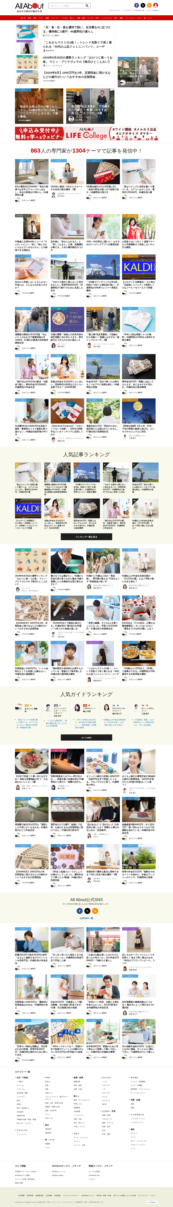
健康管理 (77, 1082)
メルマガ (127, 10)
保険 (46, 1089)
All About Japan (57, 1175)
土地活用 (20, 1112)
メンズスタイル (106, 18)
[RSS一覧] (149, 5)
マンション (21, 1085)
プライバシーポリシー (71, 1195)
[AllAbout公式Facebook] (136, 5)
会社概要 (21, 1195)
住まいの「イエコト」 (25, 1123)
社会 (103, 1130)
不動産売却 (21, 1116)
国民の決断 (19, 1183)
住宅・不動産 (22, 1077)
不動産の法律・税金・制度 (26, 1119)
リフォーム (21, 1089)
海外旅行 (48, 1129)
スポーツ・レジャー (138, 1145)
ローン (47, 1114)
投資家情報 (39, 1195)
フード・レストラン (81, 1137)
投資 (46, 1085)
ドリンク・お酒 (79, 1145)
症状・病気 (78, 1085)
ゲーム (133, 1137)
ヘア (103, 1089)
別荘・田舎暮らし (23, 1108)
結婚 (132, 1108)
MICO (104, 1104)
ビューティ (55, 18)
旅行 (116, 18)
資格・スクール (108, 1123)
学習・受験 (106, 1134)
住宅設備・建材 (22, 1093)
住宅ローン (49, 1093)
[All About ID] (155, 6)
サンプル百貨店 (94, 1172)
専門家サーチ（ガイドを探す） (26, 1172)
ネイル (104, 1097)
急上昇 (23, 18)
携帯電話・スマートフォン (140, 1089)
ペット (133, 1148)
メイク (104, 1082)
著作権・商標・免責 (104, 1195)
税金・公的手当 (50, 1110)
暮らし (72, 18)
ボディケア (106, 1093)
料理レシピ (78, 1104)
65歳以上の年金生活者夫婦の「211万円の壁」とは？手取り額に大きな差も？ (114, 722)
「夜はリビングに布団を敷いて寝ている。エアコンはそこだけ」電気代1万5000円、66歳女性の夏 (27, 724)
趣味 (121, 18)
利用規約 (57, 1195)
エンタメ (134, 1133)
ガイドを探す (153, 10)
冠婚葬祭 (77, 1108)
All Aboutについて (87, 1195)
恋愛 (132, 1104)
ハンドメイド (78, 1115)
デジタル (64, 18)
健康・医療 (78, 1077)
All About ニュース (58, 1172)
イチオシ (92, 1179)
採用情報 (30, 1195)
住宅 (34, 18)
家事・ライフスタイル (82, 1100)
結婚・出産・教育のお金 (54, 1103)
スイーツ (77, 1141)
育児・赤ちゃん (79, 1123)
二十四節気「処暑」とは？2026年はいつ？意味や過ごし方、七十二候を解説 (144, 722)
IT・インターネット (138, 1093)
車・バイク (148, 18)
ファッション (130, 18)
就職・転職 (106, 1115)
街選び (19, 1104)
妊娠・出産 (78, 1119)
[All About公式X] (143, 5)
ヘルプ (152, 1195)
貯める (47, 1082)
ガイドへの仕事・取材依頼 (24, 1179)
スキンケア (106, 1085)
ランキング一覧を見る (86, 537)
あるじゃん (49, 1118)
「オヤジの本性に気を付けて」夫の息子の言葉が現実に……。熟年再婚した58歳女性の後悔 (85, 724)
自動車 (47, 1144)
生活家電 (77, 1111)
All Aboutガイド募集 (22, 1175)
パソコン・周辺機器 (138, 1082)
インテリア (21, 1097)
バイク (47, 1147)
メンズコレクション (138, 1119)
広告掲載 (49, 1195)
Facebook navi (94, 1175)
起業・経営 (106, 1127)
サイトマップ (115, 10)
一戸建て (20, 1082)
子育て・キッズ (79, 1127)
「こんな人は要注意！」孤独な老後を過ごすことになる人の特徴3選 (56, 723)
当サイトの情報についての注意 (124, 1195)
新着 (29, 18)
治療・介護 (78, 1089)
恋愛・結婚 (81, 18)
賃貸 (18, 1100)
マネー (41, 18)
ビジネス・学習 (93, 18)
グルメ (139, 18)
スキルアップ (107, 1119)
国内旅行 (48, 1133)
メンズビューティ (137, 1122)
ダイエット (106, 1100)
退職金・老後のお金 (52, 1107)
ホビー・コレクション (139, 1141)
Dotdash (153, 1202)
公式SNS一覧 (139, 10)
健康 (47, 18)
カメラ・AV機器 (136, 1085)
